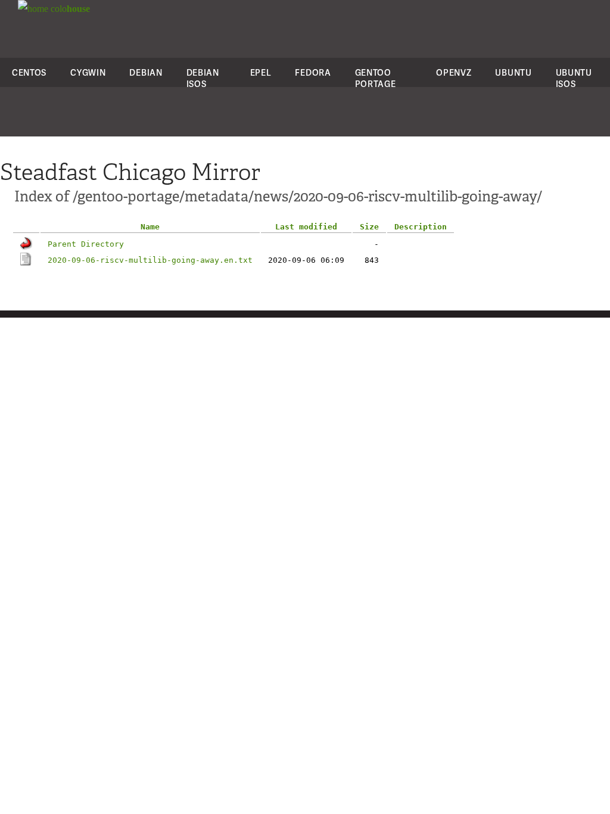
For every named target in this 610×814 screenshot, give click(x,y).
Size (369, 226)
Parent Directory (86, 244)
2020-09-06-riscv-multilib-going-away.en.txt (150, 260)
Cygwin (87, 72)
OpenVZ (453, 72)
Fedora (313, 72)
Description (420, 226)
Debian (145, 72)
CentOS (29, 72)
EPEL (261, 72)
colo (69, 9)
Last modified (306, 226)
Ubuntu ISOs (574, 78)
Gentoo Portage (375, 78)
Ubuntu (513, 72)
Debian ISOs (202, 78)
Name (150, 226)
